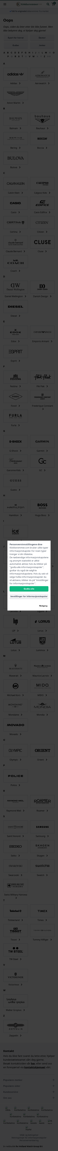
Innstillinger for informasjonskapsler (29, 596)
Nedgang (43, 605)
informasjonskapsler (20, 550)
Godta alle (29, 588)
